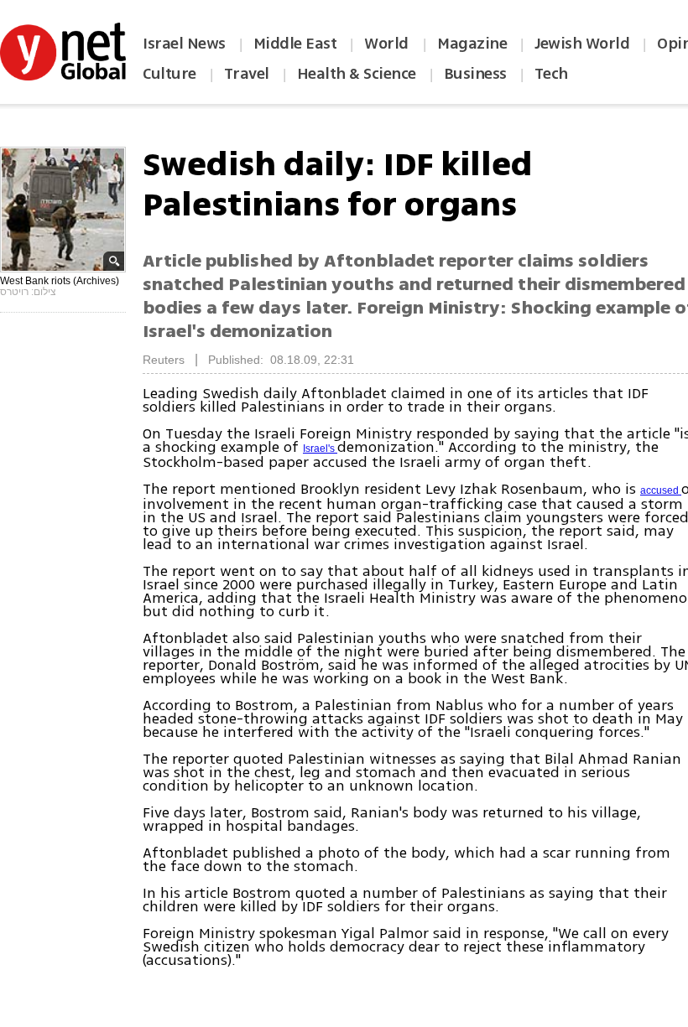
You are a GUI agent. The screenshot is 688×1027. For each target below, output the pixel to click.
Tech (551, 74)
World (388, 43)
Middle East (295, 43)
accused (660, 490)
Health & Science (356, 74)
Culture (169, 74)
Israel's (320, 448)
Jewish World (581, 43)
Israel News (184, 43)
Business (475, 74)
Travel (246, 74)
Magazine (472, 43)
